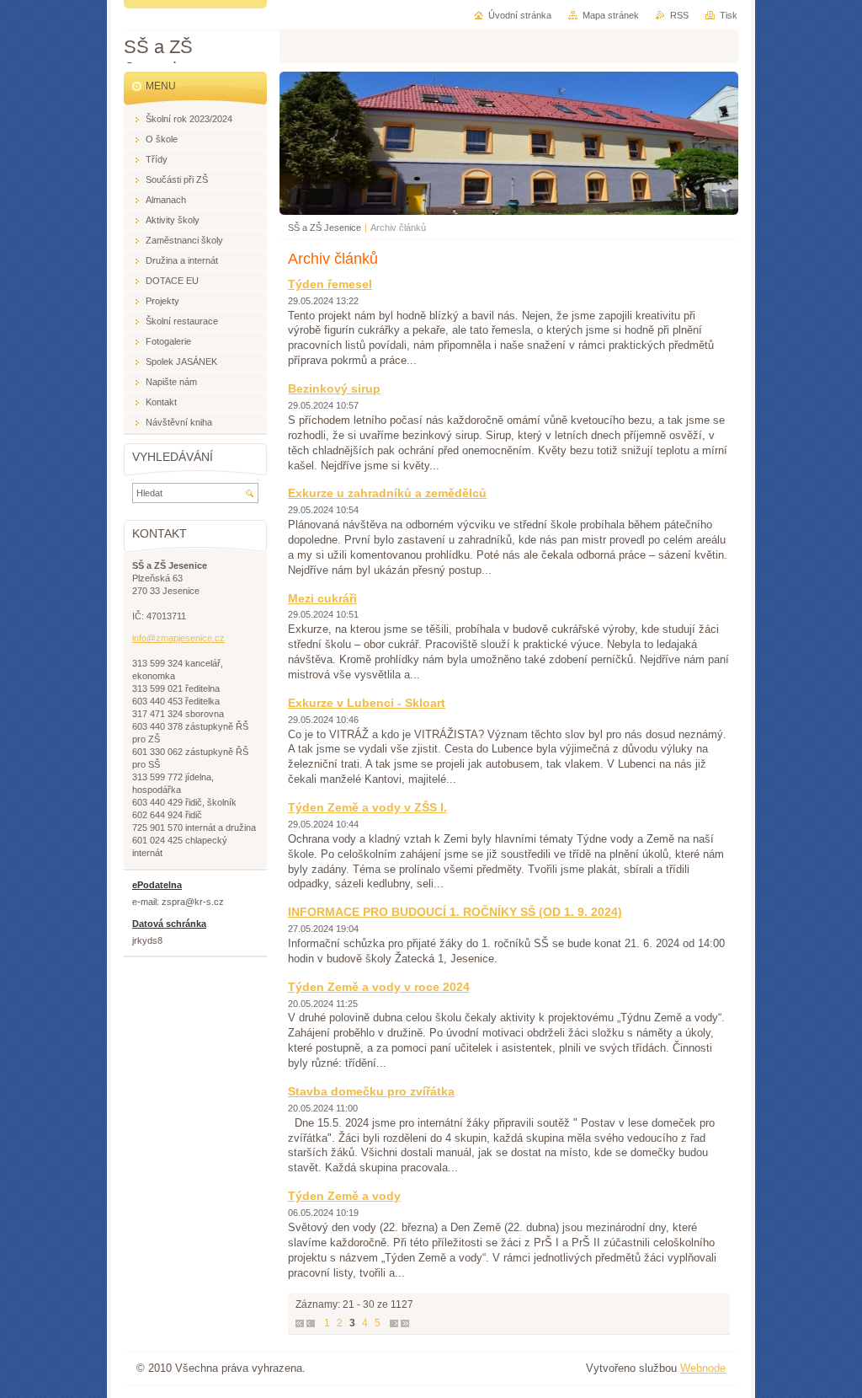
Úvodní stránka (519, 15)
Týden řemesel (330, 284)
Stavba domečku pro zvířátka (371, 1091)
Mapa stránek (611, 15)
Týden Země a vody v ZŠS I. (367, 807)
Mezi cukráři (322, 598)
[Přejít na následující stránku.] (394, 1323)
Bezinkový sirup (334, 388)
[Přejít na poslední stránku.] (405, 1323)
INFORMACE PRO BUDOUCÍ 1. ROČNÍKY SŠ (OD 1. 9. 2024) (455, 912)
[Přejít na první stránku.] (299, 1323)
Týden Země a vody (344, 1195)
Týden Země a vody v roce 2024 (379, 987)
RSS (679, 15)
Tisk (728, 15)
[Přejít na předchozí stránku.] (310, 1323)
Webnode (703, 1368)
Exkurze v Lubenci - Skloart (366, 703)
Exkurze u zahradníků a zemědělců (387, 493)
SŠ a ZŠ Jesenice (324, 227)
